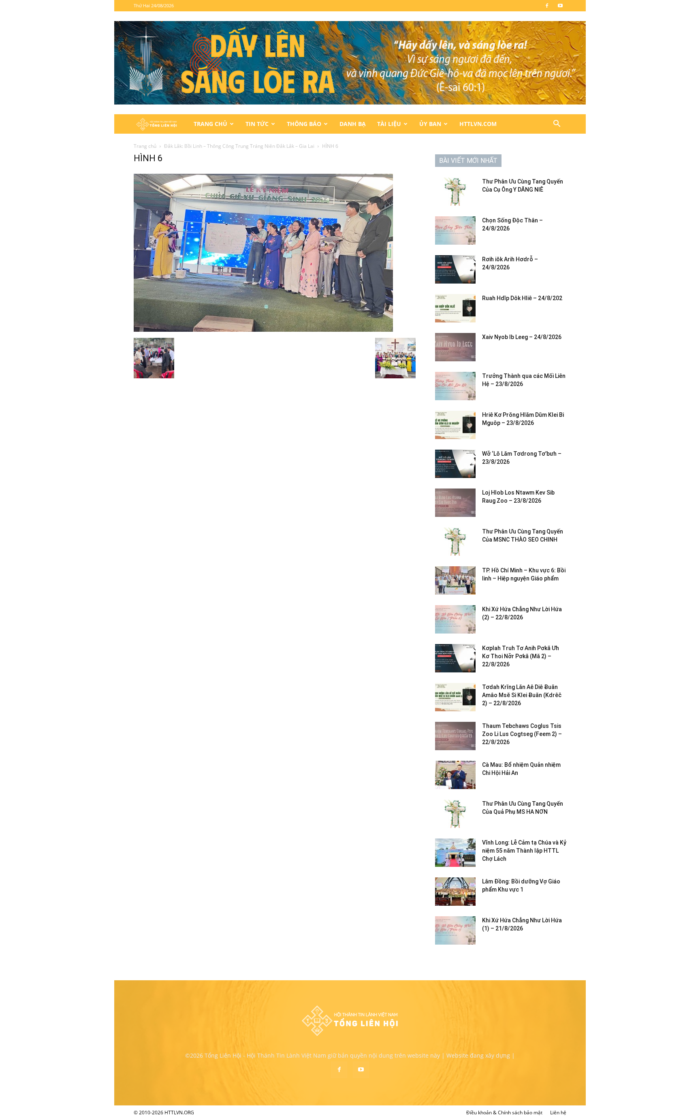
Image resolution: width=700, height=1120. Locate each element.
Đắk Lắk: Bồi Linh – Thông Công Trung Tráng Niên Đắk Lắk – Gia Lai (239, 146)
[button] (556, 124)
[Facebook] (547, 5)
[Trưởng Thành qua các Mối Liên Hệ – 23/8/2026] (455, 386)
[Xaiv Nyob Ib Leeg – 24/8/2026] (455, 347)
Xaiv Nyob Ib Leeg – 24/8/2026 (521, 337)
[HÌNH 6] (263, 329)
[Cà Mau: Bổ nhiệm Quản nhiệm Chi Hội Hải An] (455, 775)
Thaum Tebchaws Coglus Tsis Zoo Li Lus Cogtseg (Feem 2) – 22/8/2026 (522, 734)
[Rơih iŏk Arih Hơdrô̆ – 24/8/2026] (455, 269)
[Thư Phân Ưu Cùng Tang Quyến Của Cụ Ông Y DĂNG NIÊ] (455, 191)
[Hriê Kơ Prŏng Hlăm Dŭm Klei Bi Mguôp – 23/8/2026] (455, 425)
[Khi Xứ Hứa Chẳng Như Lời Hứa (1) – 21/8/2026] (455, 930)
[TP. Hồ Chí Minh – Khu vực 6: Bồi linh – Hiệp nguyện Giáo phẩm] (455, 580)
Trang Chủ (210, 124)
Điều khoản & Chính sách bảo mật (504, 1112)
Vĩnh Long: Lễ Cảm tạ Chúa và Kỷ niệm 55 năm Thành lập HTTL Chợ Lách (524, 850)
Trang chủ (145, 146)
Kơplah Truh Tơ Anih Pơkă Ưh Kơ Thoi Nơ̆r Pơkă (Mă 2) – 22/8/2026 (520, 656)
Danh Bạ (352, 124)
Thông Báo (304, 124)
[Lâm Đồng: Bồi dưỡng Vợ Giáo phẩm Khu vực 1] (455, 891)
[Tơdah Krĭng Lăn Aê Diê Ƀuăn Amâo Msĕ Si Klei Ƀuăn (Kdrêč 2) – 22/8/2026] (455, 697)
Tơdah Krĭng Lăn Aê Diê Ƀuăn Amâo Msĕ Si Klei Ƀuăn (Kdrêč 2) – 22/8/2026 (521, 695)
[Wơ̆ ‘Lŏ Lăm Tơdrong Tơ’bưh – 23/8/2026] (455, 464)
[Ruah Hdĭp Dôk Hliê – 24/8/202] (455, 308)
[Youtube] (560, 5)
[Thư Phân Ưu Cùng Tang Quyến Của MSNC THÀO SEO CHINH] (455, 541)
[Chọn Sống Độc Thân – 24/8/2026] (455, 230)
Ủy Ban (430, 124)
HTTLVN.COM (478, 124)
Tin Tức (257, 124)
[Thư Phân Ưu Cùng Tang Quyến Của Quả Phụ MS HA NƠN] (455, 814)
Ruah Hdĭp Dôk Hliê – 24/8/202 (522, 298)
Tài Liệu (389, 124)
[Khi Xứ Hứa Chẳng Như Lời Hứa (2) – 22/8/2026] (455, 619)
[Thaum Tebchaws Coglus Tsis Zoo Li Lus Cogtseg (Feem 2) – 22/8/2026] (455, 736)
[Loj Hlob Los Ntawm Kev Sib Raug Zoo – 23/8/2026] (455, 503)
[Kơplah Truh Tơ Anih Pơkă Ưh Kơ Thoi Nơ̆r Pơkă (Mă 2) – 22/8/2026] (455, 658)
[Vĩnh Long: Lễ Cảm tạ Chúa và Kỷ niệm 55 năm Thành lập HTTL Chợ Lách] (455, 852)
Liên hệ (558, 1112)
